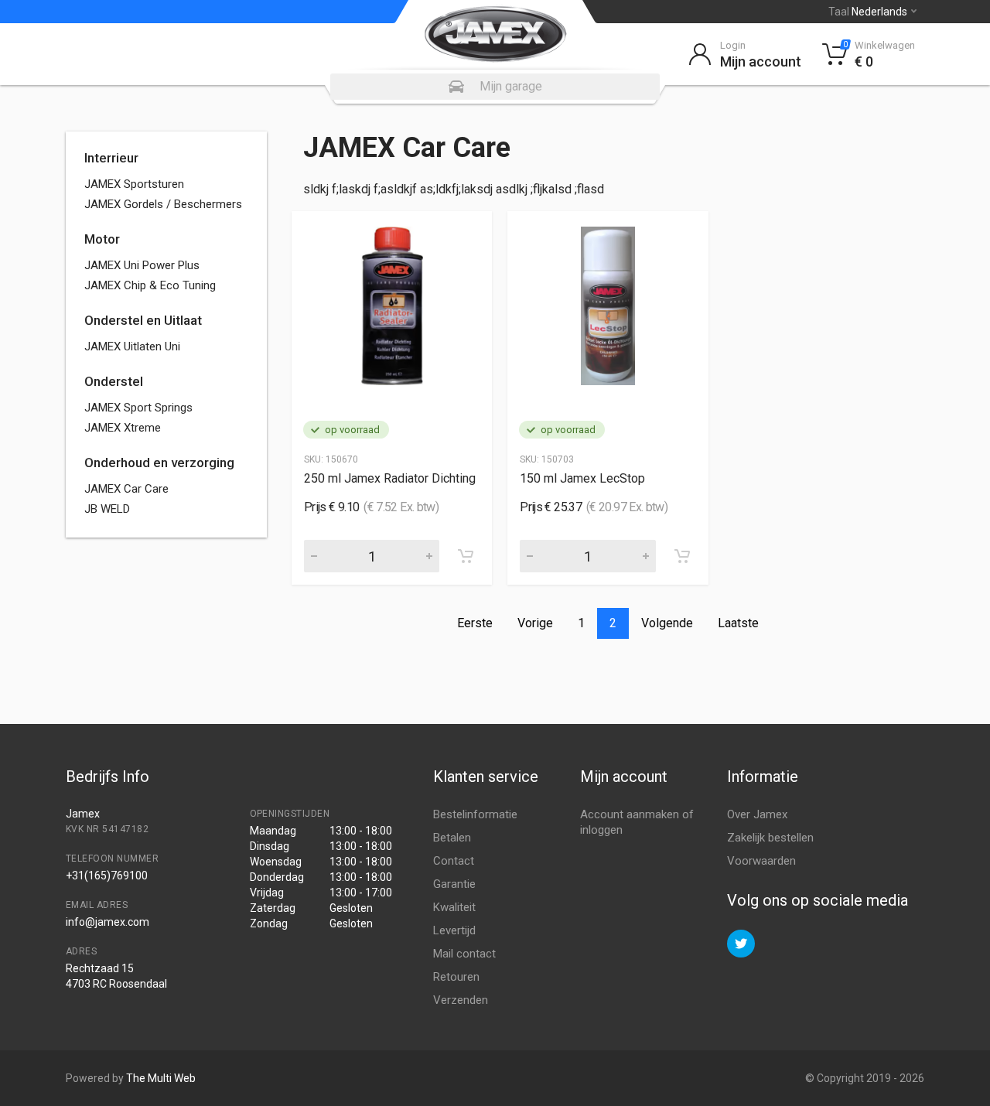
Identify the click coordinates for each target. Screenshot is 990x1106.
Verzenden (460, 1000)
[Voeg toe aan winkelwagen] (466, 556)
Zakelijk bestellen (770, 838)
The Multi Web (161, 1078)
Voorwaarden (761, 861)
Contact (453, 861)
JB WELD (107, 509)
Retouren (456, 977)
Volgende (667, 623)
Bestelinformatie (475, 814)
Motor (102, 239)
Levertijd (454, 930)
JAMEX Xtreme (122, 428)
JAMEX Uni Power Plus (142, 265)
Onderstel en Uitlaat (143, 320)
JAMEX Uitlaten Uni (132, 346)
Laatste (738, 623)
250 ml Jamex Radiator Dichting (390, 478)
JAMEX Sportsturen (134, 184)
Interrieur (111, 158)
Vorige (535, 623)
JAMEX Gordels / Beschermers (163, 204)
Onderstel (113, 381)
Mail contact (464, 954)
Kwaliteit (454, 907)
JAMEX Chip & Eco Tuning (150, 285)
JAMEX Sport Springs (138, 408)
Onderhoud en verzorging (159, 462)
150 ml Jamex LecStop (582, 478)
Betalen (452, 838)
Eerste (475, 623)
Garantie (454, 884)
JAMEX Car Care (126, 489)
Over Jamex (757, 814)
